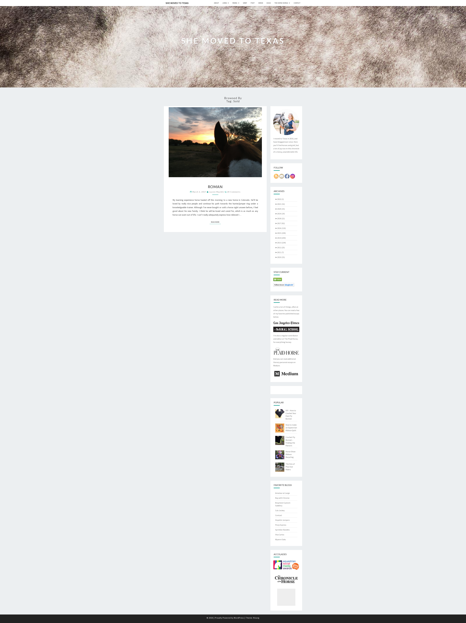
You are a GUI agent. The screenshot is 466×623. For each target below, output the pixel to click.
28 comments (234, 192)
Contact (297, 3)
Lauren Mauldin (216, 192)
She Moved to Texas (177, 2)
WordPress (239, 618)
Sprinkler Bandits (282, 530)
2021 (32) (280, 204)
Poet (253, 3)
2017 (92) (280, 223)
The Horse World (281, 3)
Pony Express (280, 525)
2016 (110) (280, 228)
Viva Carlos (279, 534)
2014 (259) (280, 238)
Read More (216, 222)
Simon (260, 3)
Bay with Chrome (282, 498)
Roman (215, 186)
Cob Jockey (280, 510)
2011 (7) (279, 252)
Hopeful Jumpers (282, 520)
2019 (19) (280, 213)
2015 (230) (280, 233)
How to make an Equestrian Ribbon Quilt (291, 428)
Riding (235, 3)
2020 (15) (280, 209)
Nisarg (256, 618)
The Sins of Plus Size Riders (290, 467)
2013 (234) (280, 242)
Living (225, 3)
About (216, 3)
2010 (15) (280, 257)
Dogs (269, 3)
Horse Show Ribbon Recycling (290, 454)
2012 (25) (280, 247)
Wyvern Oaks (280, 539)
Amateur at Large (282, 493)
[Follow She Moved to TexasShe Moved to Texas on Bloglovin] (283, 285)
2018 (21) (280, 218)
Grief (245, 3)
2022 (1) (279, 199)
